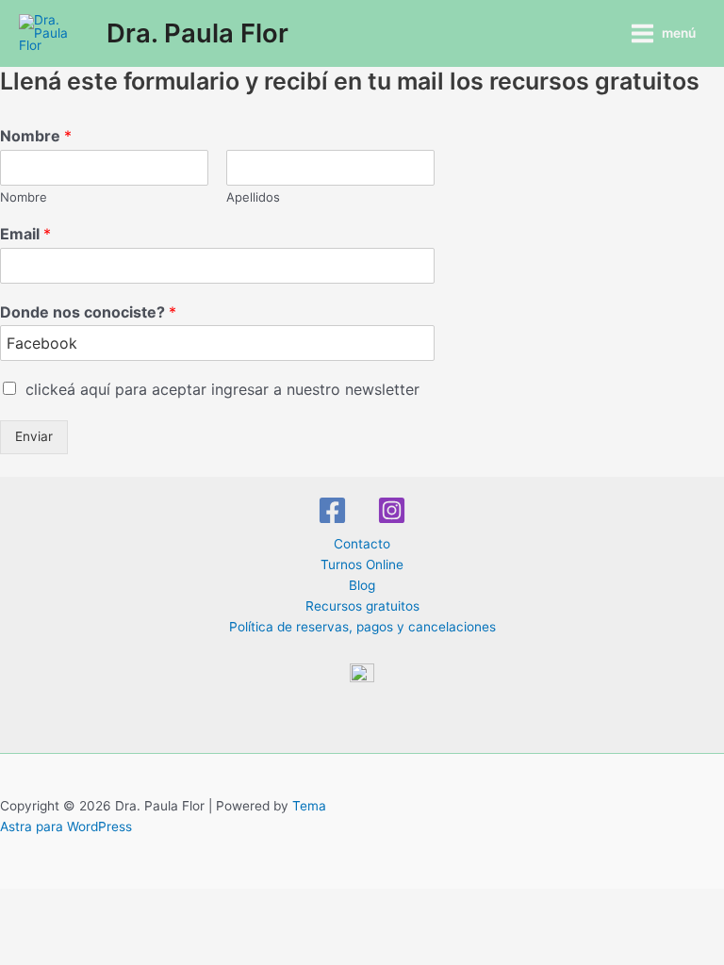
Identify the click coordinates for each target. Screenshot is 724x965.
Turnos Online (362, 564)
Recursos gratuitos (362, 605)
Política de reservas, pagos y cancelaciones (362, 626)
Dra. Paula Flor (197, 33)
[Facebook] (332, 510)
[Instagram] (391, 510)
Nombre (36, 135)
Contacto (362, 543)
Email (25, 233)
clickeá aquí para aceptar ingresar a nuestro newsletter (222, 389)
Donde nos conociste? (88, 312)
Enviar (34, 436)
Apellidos (253, 196)
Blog (362, 585)
